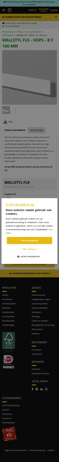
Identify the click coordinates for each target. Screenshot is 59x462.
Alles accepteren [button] (29, 240)
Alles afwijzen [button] (29, 249)
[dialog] (29, 231)
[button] (29, 256)
